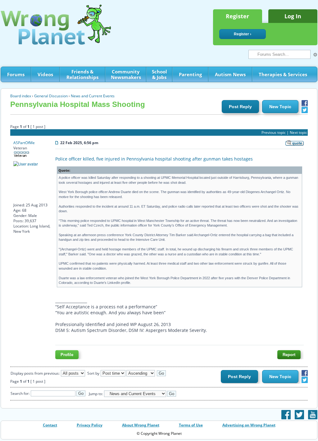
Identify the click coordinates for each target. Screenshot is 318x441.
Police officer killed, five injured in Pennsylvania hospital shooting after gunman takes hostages (154, 159)
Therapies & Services (283, 74)
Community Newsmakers (126, 74)
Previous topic (273, 132)
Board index (20, 96)
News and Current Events (93, 96)
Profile (67, 354)
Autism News (230, 74)
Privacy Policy (89, 425)
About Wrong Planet (140, 425)
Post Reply (240, 106)
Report (289, 354)
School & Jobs (159, 74)
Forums (16, 74)
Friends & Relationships (82, 74)
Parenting (190, 74)
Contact (50, 425)
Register (237, 16)
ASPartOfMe (24, 142)
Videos (45, 74)
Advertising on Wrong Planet (248, 425)
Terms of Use (191, 425)
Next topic (298, 132)
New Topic (280, 106)
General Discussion (51, 96)
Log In (292, 16)
